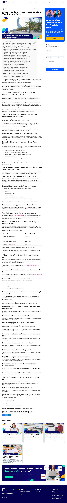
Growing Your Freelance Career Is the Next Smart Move (15, 67)
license (11, 123)
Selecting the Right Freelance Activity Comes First (15, 50)
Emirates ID (12, 244)
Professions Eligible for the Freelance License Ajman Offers (17, 47)
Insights (37, 492)
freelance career (10, 381)
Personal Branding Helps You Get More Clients (14, 68)
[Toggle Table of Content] (35, 42)
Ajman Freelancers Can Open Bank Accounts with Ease (15, 59)
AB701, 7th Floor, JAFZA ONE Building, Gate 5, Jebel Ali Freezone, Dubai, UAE (58, 497)
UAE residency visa (18, 215)
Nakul (5, 8)
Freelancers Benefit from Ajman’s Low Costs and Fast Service (16, 62)
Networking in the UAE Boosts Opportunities (14, 70)
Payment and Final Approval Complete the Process (15, 53)
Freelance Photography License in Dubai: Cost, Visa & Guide (53, 435)
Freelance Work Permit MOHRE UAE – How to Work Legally (33, 435)
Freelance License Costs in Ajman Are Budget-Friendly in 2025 (16, 56)
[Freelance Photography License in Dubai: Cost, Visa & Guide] (54, 423)
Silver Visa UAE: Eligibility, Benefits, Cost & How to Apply (12, 435)
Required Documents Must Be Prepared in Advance (15, 52)
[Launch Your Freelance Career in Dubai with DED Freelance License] (12, 445)
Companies (22, 494)
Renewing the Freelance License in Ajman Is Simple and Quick (16, 61)
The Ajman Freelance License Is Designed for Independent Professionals (18, 44)
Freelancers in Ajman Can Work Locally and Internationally (15, 73)
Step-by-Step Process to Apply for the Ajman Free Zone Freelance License (19, 49)
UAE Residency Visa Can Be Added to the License (15, 55)
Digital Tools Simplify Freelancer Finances (13, 71)
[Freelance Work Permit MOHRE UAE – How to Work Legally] (33, 423)
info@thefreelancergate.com (58, 492)
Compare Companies (24, 492)
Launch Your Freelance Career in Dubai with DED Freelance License (11, 457)
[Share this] (3, 415)
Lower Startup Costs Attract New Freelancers (14, 64)
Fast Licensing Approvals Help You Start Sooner (14, 65)
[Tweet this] (6, 415)
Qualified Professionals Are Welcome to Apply (13, 46)
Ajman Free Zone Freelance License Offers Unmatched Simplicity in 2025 (19, 43)
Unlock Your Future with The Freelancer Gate (14, 76)
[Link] (8, 2)
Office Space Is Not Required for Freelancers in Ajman (15, 58)
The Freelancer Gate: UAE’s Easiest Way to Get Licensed (15, 75)
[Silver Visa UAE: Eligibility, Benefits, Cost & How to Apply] (12, 423)
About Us (38, 491)
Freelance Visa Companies (25, 491)
